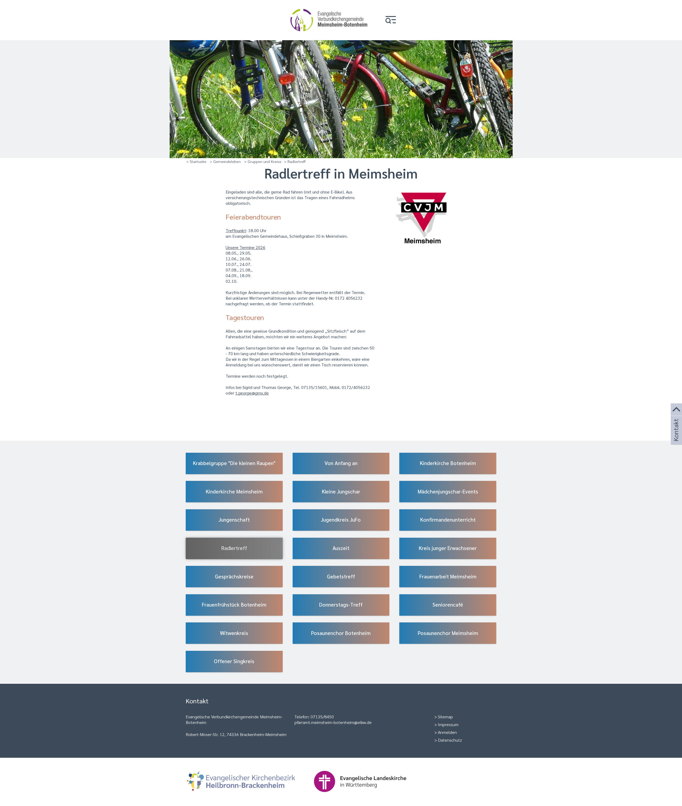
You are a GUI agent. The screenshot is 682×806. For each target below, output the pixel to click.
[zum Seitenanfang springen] (676, 409)
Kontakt (675, 437)
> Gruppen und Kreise (262, 161)
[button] (390, 20)
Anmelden (447, 732)
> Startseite (196, 161)
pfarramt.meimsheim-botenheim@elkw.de (333, 722)
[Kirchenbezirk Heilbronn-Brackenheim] (250, 794)
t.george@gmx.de (252, 393)
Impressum (448, 724)
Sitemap (445, 716)
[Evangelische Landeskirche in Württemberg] (368, 794)
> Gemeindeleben (225, 161)
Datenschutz (450, 740)
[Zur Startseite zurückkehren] (329, 7)
